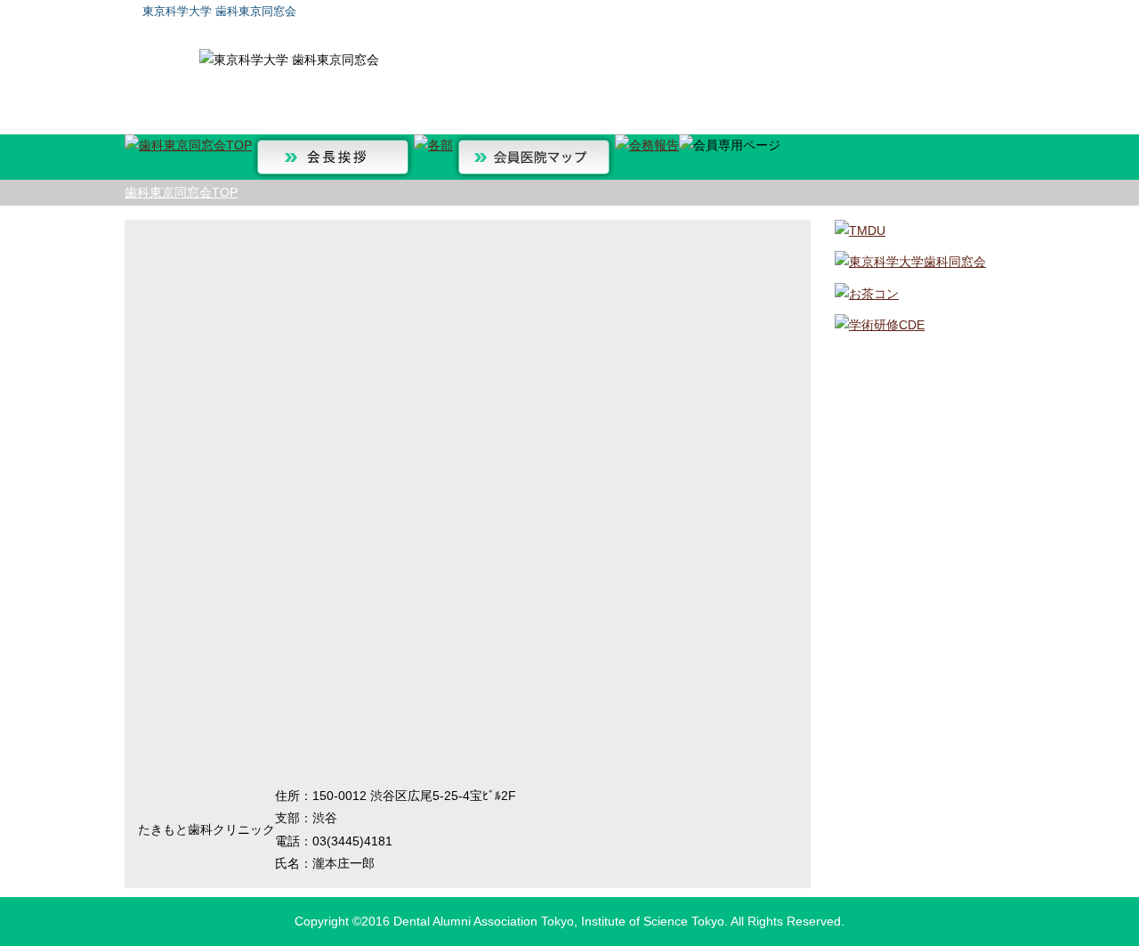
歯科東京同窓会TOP (181, 192)
